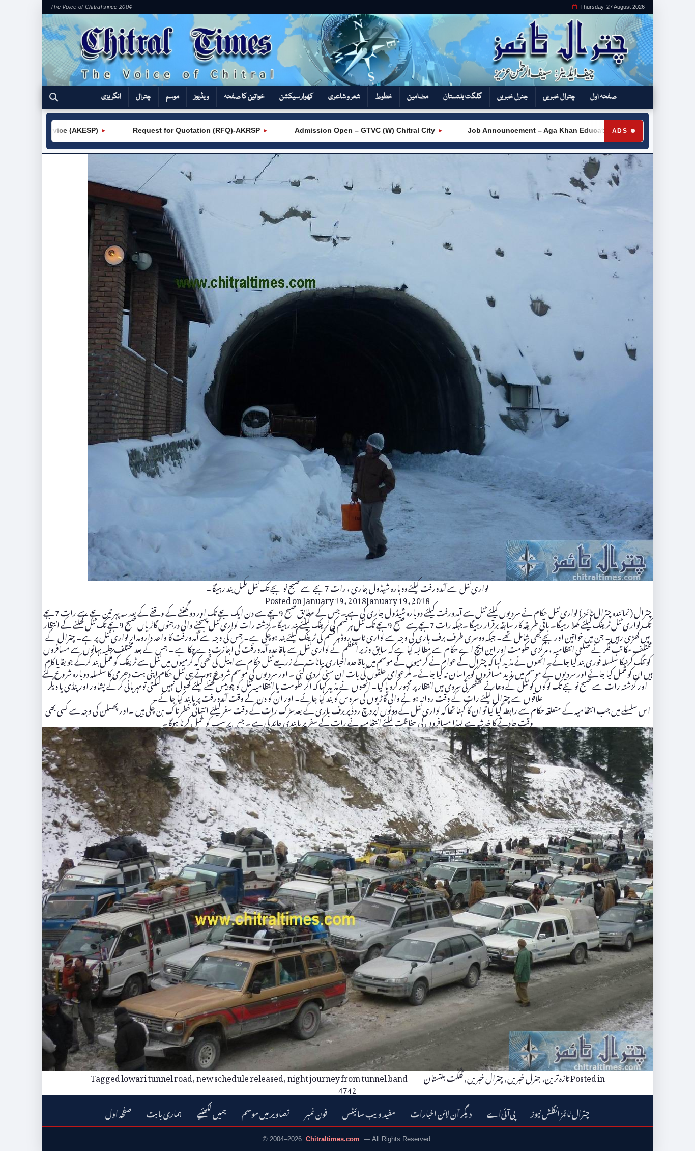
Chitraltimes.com (333, 1139)
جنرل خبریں (512, 96)
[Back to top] (23, 1136)
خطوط (383, 96)
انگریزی (111, 96)
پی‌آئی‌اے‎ (501, 1112)
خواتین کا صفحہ (244, 96)
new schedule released (239, 1076)
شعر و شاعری (344, 96)
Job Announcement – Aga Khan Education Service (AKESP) (532, 130)
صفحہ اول (603, 96)
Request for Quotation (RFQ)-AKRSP (157, 130)
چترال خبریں (559, 96)
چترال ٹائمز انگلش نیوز (560, 1112)
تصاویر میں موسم (265, 1112)
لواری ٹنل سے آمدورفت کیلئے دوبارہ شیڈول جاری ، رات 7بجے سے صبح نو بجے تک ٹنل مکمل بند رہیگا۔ (347, 587)
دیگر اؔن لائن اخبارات (441, 1112)
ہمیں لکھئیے (211, 1112)
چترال (143, 96)
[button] (53, 97)
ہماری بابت (164, 1112)
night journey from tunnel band (347, 1076)
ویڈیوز (201, 96)
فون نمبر (316, 1112)
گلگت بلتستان (462, 96)
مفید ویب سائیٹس (368, 1112)
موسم (172, 96)
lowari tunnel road (156, 1076)
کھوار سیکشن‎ (296, 96)
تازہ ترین (557, 1076)
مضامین (417, 96)
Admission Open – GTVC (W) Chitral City (325, 130)
